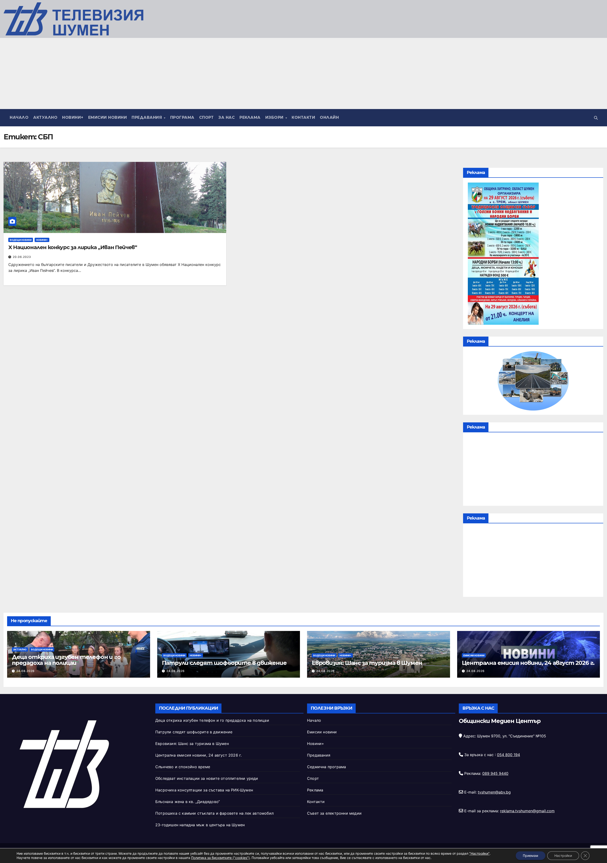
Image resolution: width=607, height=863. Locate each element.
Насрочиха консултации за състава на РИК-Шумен (204, 790)
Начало (19, 117)
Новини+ (72, 117)
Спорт (206, 117)
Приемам (530, 856)
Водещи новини (21, 239)
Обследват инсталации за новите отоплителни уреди (206, 778)
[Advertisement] (303, 73)
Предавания (147, 117)
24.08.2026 (25, 671)
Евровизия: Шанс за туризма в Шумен (367, 662)
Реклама (250, 117)
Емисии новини (107, 117)
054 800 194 (508, 754)
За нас (226, 117)
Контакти (303, 117)
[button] (596, 117)
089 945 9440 (495, 773)
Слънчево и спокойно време (182, 766)
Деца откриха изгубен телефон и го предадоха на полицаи (66, 659)
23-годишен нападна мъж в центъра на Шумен (200, 824)
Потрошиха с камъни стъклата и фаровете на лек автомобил (214, 813)
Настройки (563, 856)
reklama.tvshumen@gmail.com (527, 810)
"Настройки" (479, 853)
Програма (182, 117)
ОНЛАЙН (329, 117)
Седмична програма (326, 766)
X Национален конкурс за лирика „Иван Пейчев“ (72, 247)
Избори (275, 117)
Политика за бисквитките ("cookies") (220, 858)
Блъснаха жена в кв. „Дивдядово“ (187, 801)
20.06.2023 (22, 257)
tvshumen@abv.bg (494, 792)
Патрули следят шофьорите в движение (224, 662)
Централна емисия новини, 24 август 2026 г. (528, 662)
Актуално (45, 117)
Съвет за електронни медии (334, 813)
